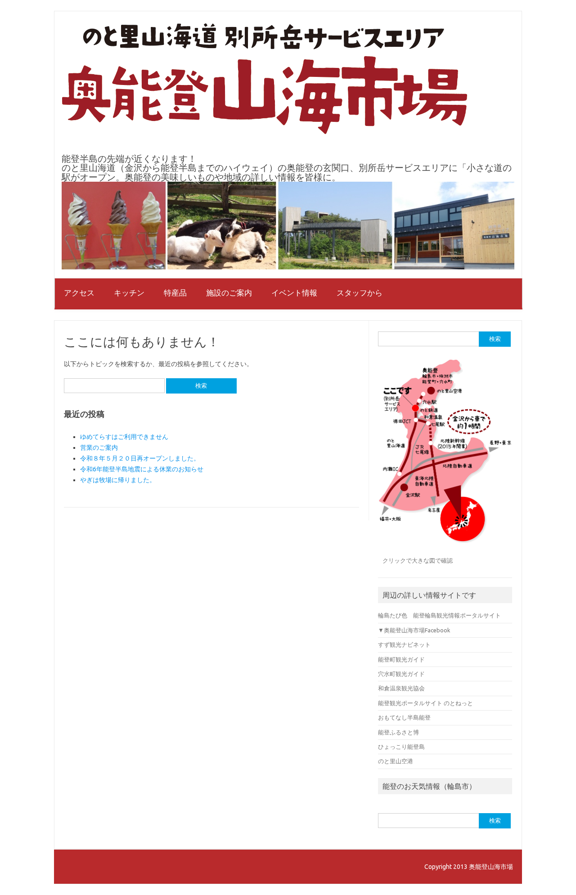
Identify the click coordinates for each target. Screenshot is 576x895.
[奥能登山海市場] (264, 131)
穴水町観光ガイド (401, 674)
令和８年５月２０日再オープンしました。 (140, 458)
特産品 (175, 292)
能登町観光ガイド (401, 659)
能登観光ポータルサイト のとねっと (425, 703)
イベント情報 (294, 292)
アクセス (79, 292)
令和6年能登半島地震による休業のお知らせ (141, 469)
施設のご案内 (229, 292)
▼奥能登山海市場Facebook (414, 630)
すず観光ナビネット (404, 644)
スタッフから (359, 292)
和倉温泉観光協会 (401, 688)
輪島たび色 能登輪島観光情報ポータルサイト (439, 615)
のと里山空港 (395, 761)
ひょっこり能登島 (401, 746)
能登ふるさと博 (398, 732)
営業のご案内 (99, 447)
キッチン (129, 292)
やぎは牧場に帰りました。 (118, 479)
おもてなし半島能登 (404, 717)
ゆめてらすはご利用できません (124, 436)
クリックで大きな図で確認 (417, 560)
